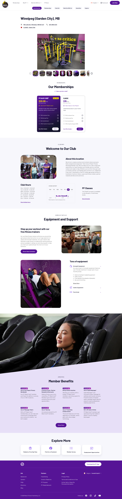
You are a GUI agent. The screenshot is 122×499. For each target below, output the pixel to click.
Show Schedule (86, 198)
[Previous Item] (30, 73)
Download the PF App (93, 464)
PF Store (46, 2)
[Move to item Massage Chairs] (76, 73)
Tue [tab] (54, 189)
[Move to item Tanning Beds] (56, 73)
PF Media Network (46, 485)
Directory (23, 485)
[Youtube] (99, 495)
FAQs (22, 482)
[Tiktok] (95, 495)
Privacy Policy (65, 476)
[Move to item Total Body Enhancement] (69, 73)
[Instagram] (90, 495)
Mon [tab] (50, 189)
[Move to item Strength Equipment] (49, 73)
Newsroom (24, 476)
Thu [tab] (61, 189)
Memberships (16, 2)
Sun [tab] (72, 189)
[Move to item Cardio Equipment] (42, 73)
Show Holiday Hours (25, 202)
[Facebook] (86, 495)
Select (55, 129)
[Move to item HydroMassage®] (83, 73)
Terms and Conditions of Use (70, 479)
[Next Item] (91, 73)
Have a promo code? (62, 91)
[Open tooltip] (58, 115)
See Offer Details (43, 129)
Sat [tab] (68, 189)
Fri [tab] (65, 189)
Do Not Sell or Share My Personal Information (68, 483)
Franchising (44, 476)
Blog (22, 488)
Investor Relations (46, 479)
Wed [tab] (58, 189)
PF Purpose (44, 482)
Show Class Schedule (29, 251)
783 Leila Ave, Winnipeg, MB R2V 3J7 (33, 24)
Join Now (114, 3)
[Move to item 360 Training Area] (35, 73)
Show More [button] (61, 425)
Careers (23, 479)
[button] (85, 266)
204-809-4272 (53, 24)
